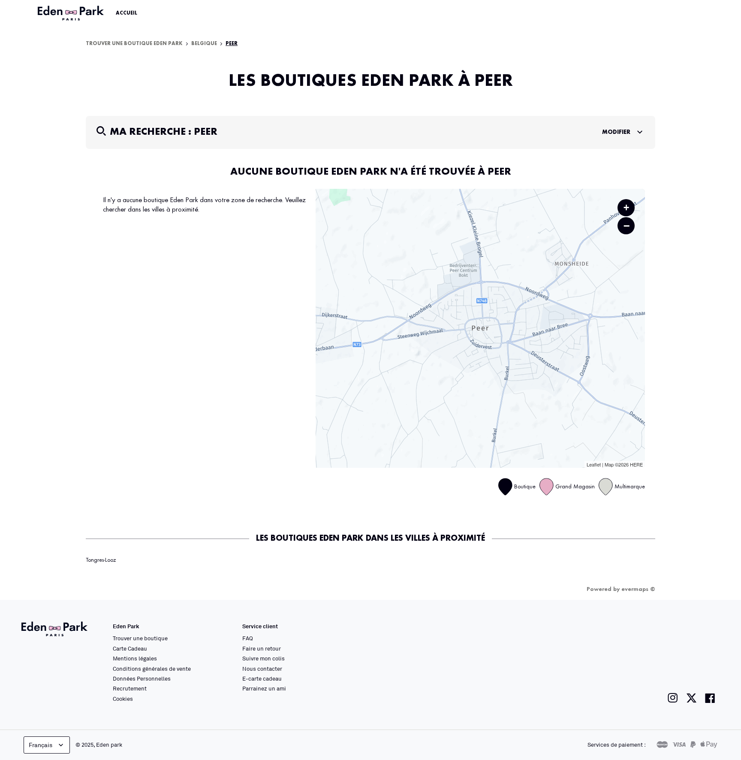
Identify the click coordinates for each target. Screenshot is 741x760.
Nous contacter (262, 668)
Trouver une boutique (140, 638)
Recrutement (130, 688)
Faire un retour (261, 648)
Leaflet (594, 464)
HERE (636, 464)
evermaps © (638, 589)
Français (40, 744)
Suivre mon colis (263, 658)
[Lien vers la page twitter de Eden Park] (691, 698)
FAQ (247, 638)
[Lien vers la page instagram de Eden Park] (673, 698)
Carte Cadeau (130, 648)
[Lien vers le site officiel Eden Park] (71, 13)
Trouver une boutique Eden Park (134, 43)
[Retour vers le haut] (708, 667)
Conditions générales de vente (152, 668)
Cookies (123, 698)
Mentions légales (135, 658)
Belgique (204, 43)
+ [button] (626, 207)
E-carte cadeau (262, 678)
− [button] (627, 226)
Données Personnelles (142, 678)
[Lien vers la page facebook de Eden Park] (710, 698)
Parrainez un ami (264, 688)
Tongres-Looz (101, 560)
